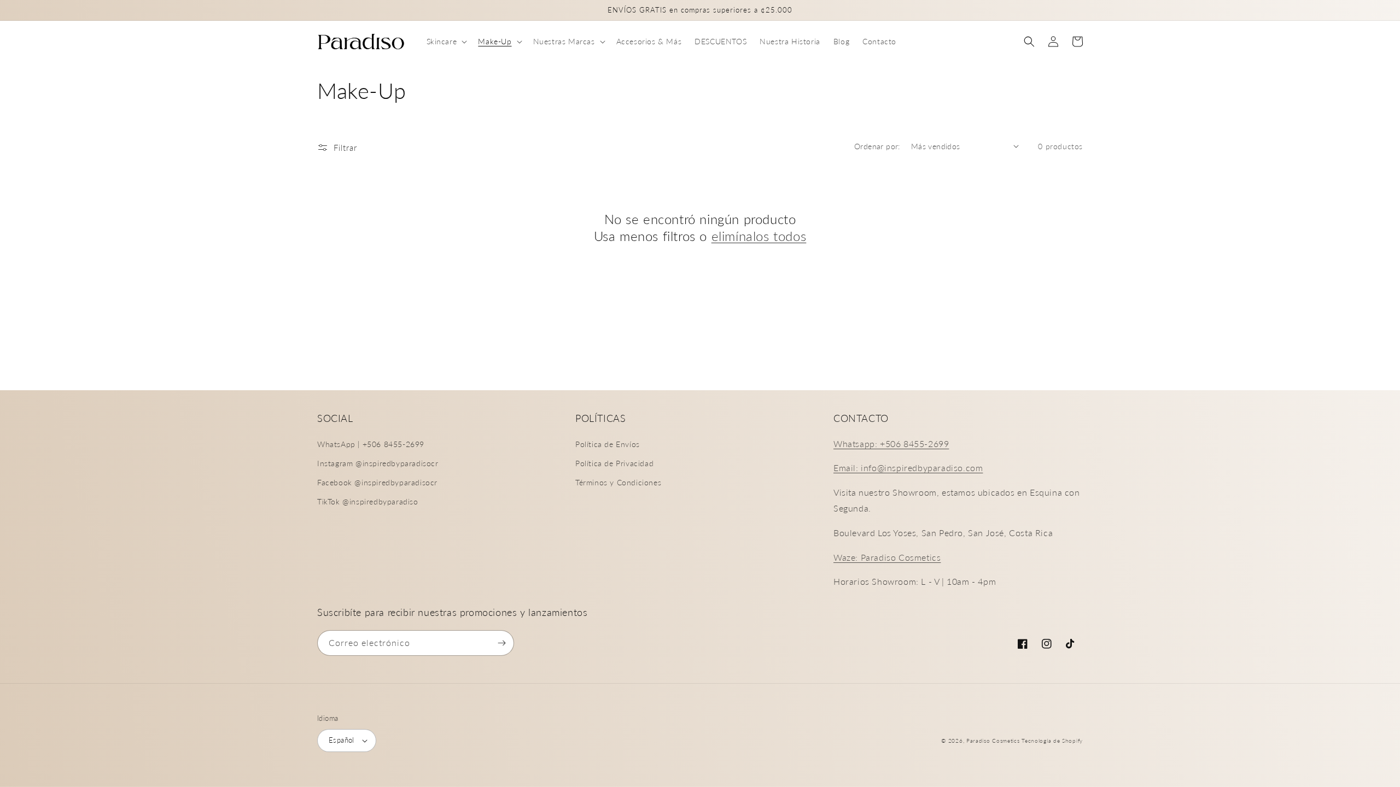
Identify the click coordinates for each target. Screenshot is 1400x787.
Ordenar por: (877, 146)
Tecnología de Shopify (1052, 740)
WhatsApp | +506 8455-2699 (370, 444)
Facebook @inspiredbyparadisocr (377, 482)
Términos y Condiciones (618, 482)
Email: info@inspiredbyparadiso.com (908, 467)
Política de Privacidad (614, 463)
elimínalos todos (759, 236)
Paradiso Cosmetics (993, 740)
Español (341, 740)
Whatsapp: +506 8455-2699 (891, 443)
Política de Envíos (607, 444)
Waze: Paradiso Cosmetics (887, 557)
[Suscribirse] (501, 643)
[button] (446, 41)
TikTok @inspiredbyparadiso (367, 501)
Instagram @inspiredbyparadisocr (378, 463)
